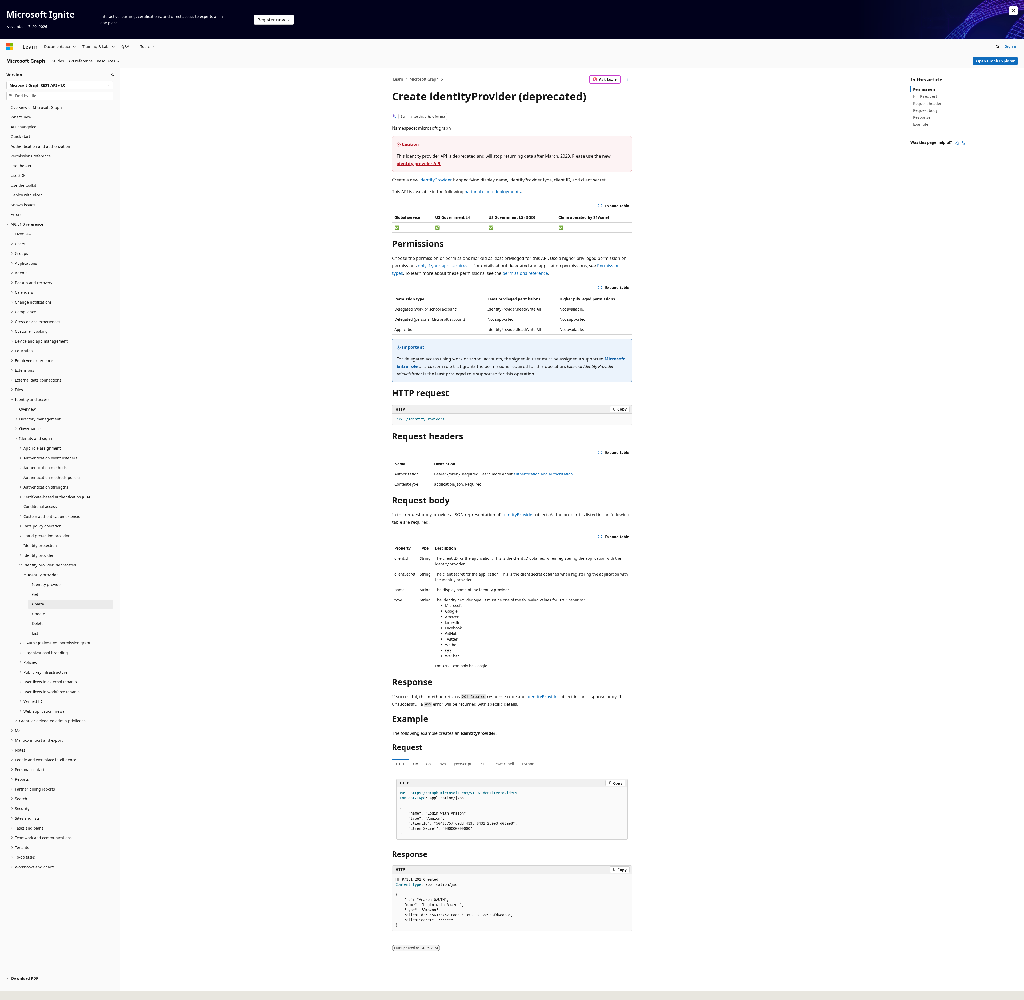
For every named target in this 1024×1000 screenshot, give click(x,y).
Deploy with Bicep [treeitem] (27, 194)
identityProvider (435, 180)
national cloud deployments (493, 192)
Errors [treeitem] (16, 214)
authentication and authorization (543, 474)
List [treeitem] (35, 633)
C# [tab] (415, 763)
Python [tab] (528, 763)
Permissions (924, 89)
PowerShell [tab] (504, 763)
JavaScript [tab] (462, 763)
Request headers (928, 103)
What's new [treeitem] (21, 117)
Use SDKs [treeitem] (19, 175)
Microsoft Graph (424, 79)
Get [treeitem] (35, 594)
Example (920, 124)
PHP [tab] (482, 763)
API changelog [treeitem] (24, 126)
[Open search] (997, 46)
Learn (398, 79)
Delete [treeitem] (37, 623)
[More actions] (627, 79)
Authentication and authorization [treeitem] (40, 146)
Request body (925, 110)
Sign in (1011, 46)
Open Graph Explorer (995, 61)
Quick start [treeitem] (20, 136)
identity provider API (419, 163)
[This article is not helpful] (964, 143)
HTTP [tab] (400, 763)
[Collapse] (113, 74)
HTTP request (925, 96)
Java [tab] (442, 763)
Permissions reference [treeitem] (31, 155)
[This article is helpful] (957, 143)
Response (921, 117)
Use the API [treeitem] (21, 165)
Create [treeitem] (38, 603)
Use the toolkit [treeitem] (23, 185)
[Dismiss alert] (1013, 10)
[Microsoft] (9, 46)
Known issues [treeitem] (23, 204)
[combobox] (59, 85)
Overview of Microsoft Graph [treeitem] (36, 107)
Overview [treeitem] (23, 233)
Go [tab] (428, 763)
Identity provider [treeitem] (47, 584)
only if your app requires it (444, 266)
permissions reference (525, 273)
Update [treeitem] (38, 613)
